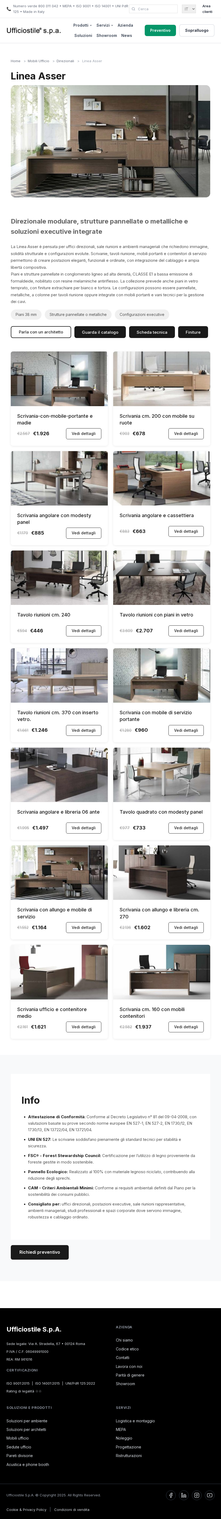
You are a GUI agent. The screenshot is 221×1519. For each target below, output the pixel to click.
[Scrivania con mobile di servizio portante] (161, 701)
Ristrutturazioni (129, 1455)
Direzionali (65, 61)
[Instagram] (197, 1495)
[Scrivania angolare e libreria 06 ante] (59, 800)
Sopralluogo (197, 30)
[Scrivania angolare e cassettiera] (161, 504)
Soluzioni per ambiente (26, 1421)
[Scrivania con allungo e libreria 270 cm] (161, 898)
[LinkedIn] (184, 1495)
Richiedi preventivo (39, 1252)
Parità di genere (130, 1375)
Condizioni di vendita (71, 1509)
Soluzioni (83, 35)
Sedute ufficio (18, 1447)
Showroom (106, 35)
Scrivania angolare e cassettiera (157, 515)
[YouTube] (210, 1495)
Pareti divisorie (19, 1455)
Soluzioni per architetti (26, 1429)
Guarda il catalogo (100, 332)
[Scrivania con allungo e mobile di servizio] (59, 898)
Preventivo (160, 30)
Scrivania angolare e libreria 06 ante (58, 812)
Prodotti (80, 25)
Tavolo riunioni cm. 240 (43, 615)
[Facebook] (171, 1495)
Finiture (193, 332)
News (126, 35)
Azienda (125, 25)
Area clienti (207, 9)
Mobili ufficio (17, 1438)
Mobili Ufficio (38, 61)
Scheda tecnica (152, 332)
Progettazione (128, 1447)
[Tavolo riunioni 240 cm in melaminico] (59, 603)
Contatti (122, 1357)
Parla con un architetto (41, 332)
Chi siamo (124, 1340)
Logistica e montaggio (135, 1421)
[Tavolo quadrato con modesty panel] (161, 800)
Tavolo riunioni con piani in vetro (156, 615)
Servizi (103, 25)
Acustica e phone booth (27, 1464)
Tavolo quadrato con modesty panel (161, 812)
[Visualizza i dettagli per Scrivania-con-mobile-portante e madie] (59, 404)
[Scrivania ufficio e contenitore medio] (59, 998)
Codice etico (127, 1349)
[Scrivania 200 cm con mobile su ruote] (161, 404)
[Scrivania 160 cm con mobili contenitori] (161, 998)
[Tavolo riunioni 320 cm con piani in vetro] (161, 603)
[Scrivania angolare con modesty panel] (59, 504)
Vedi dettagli (84, 433)
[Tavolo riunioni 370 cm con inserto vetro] (59, 701)
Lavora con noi (129, 1366)
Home (15, 61)
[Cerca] (133, 9)
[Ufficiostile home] (33, 30)
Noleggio (124, 1438)
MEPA (121, 1429)
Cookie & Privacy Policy (26, 1509)
